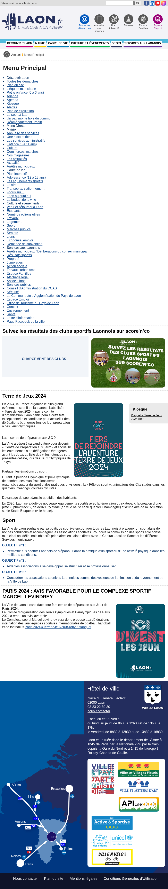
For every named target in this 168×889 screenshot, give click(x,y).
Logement (14, 222)
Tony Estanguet (80, 627)
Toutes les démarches (23, 81)
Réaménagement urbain (24, 122)
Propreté (13, 258)
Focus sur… (15, 192)
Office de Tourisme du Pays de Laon (33, 303)
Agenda (12, 96)
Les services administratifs (26, 140)
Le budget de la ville (21, 199)
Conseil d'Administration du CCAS (32, 288)
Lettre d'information (20, 318)
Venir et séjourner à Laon (25, 207)
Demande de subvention (24, 244)
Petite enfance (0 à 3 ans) (25, 92)
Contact (12, 307)
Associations (16, 281)
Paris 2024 (33, 627)
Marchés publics (19, 229)
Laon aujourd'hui (19, 196)
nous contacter (98, 711)
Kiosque (13, 103)
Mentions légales (83, 878)
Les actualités (17, 159)
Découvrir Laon (19, 43)
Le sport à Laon (18, 114)
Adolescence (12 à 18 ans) (26, 177)
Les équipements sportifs (25, 181)
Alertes (12, 107)
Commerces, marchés (23, 151)
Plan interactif (17, 174)
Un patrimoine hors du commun (29, 118)
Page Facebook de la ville (26, 321)
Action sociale (17, 266)
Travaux (12, 218)
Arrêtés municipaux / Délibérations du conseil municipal (47, 251)
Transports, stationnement (25, 188)
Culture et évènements (90, 43)
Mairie (40, 43)
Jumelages (15, 262)
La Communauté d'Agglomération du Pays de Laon (44, 295)
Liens (11, 236)
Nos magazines (18, 155)
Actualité (13, 162)
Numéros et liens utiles (23, 214)
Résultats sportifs (19, 255)
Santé (11, 314)
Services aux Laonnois (142, 43)
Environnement (18, 310)
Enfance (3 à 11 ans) (22, 144)
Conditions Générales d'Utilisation (131, 878)
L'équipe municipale (21, 89)
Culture (12, 148)
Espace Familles (19, 273)
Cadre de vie (58, 43)
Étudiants (13, 210)
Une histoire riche (19, 137)
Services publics (19, 284)
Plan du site (15, 85)
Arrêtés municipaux (21, 166)
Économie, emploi (20, 240)
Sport (116, 43)
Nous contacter (25, 878)
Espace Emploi (18, 299)
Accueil (16, 54)
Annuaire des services (23, 133)
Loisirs (11, 185)
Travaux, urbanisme (21, 270)
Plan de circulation (20, 111)
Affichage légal (17, 277)
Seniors (12, 233)
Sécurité (13, 292)
